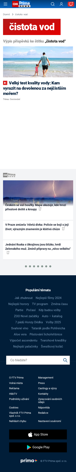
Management (45, 377)
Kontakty (43, 393)
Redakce (43, 412)
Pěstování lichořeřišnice (46, 334)
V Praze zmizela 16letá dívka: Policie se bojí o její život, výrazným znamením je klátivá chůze (37, 227)
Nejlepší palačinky (25, 346)
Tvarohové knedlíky (53, 340)
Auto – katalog (52, 316)
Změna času (59, 304)
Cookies (13, 407)
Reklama (14, 388)
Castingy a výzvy (47, 388)
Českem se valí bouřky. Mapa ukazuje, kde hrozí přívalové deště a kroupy (35, 207)
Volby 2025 (53, 322)
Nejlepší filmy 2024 (48, 298)
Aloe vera (20, 334)
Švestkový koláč (52, 346)
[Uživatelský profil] (61, 4)
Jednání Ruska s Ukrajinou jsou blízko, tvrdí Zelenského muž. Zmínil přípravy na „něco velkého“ (38, 246)
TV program (40, 304)
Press (41, 383)
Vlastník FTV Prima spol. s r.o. (20, 414)
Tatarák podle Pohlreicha (48, 328)
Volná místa (16, 383)
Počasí (31, 310)
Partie (19, 310)
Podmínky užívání (19, 399)
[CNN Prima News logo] (21, 4)
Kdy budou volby (50, 310)
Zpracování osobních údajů (50, 401)
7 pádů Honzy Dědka (29, 322)
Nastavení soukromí (49, 421)
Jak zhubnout (24, 298)
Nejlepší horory (18, 304)
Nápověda (44, 407)
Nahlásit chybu (17, 421)
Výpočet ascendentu (23, 340)
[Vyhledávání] (52, 4)
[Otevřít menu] (5, 4)
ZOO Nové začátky (26, 316)
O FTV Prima (16, 377)
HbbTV (13, 393)
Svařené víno (19, 328)
